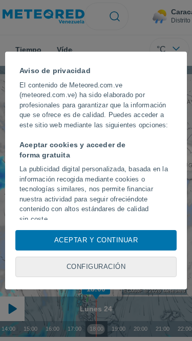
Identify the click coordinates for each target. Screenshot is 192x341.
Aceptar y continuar (96, 240)
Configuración (96, 266)
